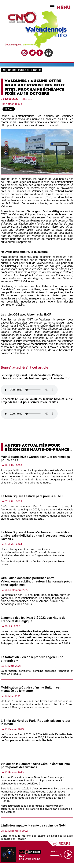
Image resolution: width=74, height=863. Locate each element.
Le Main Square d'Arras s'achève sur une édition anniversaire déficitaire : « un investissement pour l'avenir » (36, 536)
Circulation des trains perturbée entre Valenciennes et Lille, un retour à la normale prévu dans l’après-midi (36, 581)
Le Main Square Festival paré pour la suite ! (32, 496)
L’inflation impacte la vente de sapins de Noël (33, 825)
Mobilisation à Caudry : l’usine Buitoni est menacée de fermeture (30, 689)
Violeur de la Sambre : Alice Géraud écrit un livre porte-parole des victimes (35, 765)
